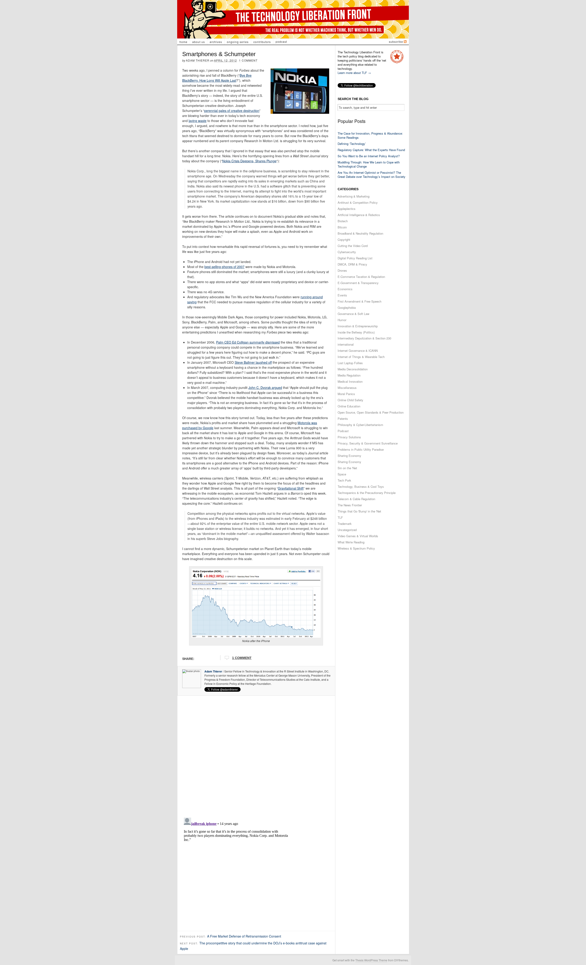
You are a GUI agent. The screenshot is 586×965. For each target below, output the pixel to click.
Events (342, 295)
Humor (342, 320)
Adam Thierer (197, 60)
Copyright (344, 239)
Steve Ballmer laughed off (253, 362)
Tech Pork (344, 480)
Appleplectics (346, 208)
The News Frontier (350, 505)
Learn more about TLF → (354, 72)
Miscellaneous (347, 387)
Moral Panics (346, 394)
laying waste (197, 120)
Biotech (343, 221)
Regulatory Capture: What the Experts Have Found (371, 150)
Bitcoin (342, 227)
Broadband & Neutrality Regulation (360, 233)
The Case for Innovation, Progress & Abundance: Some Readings (370, 135)
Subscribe (396, 41)
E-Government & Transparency (358, 283)
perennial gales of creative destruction (231, 110)
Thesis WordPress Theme (371, 960)
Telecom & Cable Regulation (356, 499)
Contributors (262, 42)
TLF (340, 517)
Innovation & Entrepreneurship (358, 326)
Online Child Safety (350, 400)
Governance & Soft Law (353, 314)
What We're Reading (351, 542)
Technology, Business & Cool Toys (361, 486)
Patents (343, 418)
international (346, 344)
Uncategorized (347, 530)
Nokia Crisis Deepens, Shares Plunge (249, 161)
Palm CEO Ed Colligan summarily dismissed (248, 342)
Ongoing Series (238, 42)
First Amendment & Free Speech (359, 301)
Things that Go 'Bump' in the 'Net (359, 511)
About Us (198, 42)
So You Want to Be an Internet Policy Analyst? (369, 156)
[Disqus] (256, 755)
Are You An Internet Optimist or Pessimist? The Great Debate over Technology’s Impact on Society (371, 174)
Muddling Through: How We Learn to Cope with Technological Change (369, 164)
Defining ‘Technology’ (352, 143)
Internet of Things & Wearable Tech (361, 357)
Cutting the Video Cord (353, 246)
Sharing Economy (349, 455)
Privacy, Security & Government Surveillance (368, 443)
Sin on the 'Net (347, 468)
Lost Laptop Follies (350, 363)
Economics (345, 289)
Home (183, 42)
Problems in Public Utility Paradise (361, 449)
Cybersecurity (347, 252)
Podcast (281, 41)
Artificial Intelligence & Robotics (359, 215)
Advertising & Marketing (353, 196)
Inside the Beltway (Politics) (356, 332)
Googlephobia (347, 307)
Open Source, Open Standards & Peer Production (371, 412)
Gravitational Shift (291, 488)
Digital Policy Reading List (355, 258)
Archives (216, 42)
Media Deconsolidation (353, 369)
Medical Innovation (350, 381)
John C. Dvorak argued (265, 387)
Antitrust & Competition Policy (358, 202)
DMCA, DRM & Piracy (352, 264)
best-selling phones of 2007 (224, 266)
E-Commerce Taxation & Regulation (361, 276)
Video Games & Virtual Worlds (358, 536)
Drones (342, 270)
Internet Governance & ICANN (358, 350)
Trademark (345, 523)
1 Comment (248, 60)
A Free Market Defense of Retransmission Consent (244, 936)
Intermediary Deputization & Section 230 (364, 338)
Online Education (349, 406)
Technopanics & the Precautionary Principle (367, 493)
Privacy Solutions (349, 437)
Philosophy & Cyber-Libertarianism (360, 425)
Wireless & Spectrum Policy (356, 548)
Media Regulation (349, 375)
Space (342, 474)
